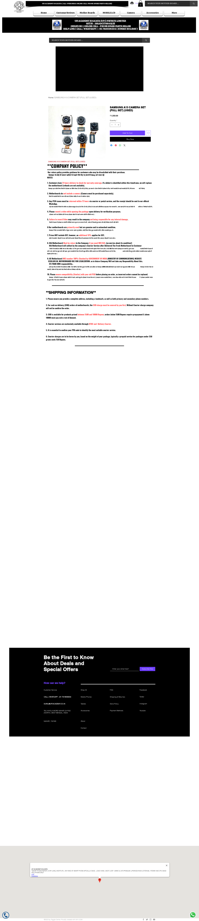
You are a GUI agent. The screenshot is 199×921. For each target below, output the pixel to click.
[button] (99, 494)
